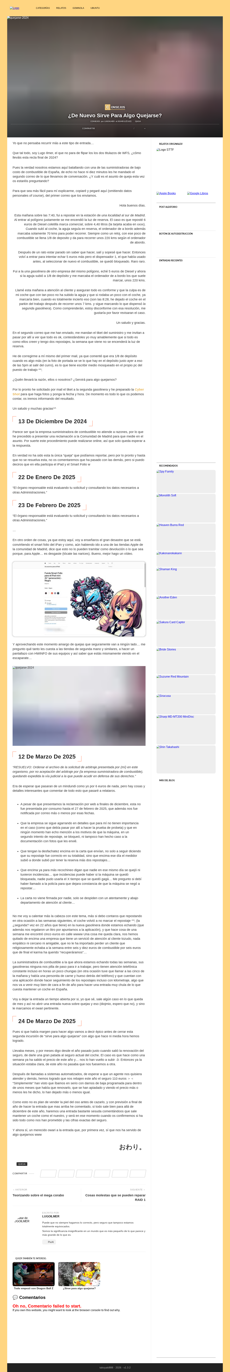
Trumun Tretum (186, 1145)
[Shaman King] (186, 581)
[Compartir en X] (104, 128)
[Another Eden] (186, 608)
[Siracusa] (186, 704)
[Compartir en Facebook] (98, 128)
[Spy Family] (186, 481)
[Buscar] (218, 8)
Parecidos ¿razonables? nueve (186, 371)
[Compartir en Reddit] (122, 128)
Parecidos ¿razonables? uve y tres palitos (186, 827)
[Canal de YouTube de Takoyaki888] (210, 8)
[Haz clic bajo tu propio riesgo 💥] (186, 247)
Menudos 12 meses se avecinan (186, 437)
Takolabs (186, 1272)
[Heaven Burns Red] (186, 537)
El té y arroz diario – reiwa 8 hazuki (186, 305)
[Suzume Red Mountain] (186, 684)
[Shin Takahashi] (186, 759)
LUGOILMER (109, 121)
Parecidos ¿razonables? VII (186, 892)
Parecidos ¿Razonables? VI (186, 955)
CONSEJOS (115, 107)
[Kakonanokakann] (186, 559)
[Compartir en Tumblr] (116, 128)
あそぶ (186, 1208)
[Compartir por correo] (128, 128)
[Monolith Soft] (186, 508)
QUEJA (138, 121)
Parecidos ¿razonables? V (186, 1018)
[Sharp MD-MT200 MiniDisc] (186, 730)
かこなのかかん (186, 1081)
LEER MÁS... (186, 325)
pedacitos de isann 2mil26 (186, 1335)
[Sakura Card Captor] (186, 634)
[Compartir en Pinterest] (110, 128)
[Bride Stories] (186, 661)
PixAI (51, 1242)
